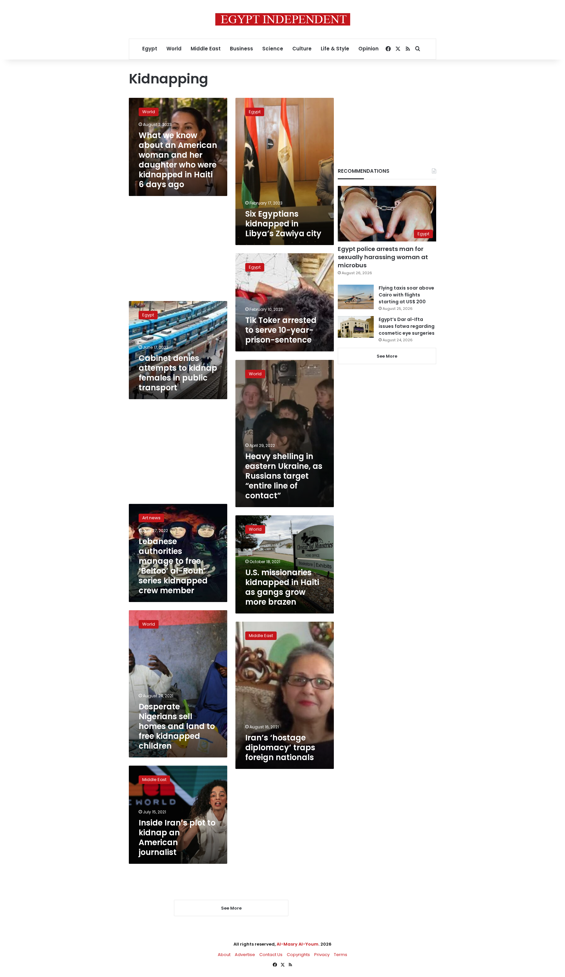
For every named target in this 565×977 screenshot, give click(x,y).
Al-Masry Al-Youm (297, 944)
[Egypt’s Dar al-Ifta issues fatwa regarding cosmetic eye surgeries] (356, 327)
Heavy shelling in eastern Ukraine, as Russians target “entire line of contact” (283, 476)
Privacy (322, 954)
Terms (340, 954)
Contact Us (270, 954)
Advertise (245, 954)
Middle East (206, 48)
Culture (302, 48)
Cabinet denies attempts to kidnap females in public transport (178, 373)
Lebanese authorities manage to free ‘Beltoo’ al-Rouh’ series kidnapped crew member (173, 566)
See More (387, 356)
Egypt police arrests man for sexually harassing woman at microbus (383, 257)
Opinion (368, 48)
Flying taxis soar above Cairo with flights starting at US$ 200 (406, 295)
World (173, 48)
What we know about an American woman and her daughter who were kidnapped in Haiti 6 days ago (178, 160)
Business (241, 48)
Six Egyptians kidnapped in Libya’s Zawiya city (283, 223)
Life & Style (335, 48)
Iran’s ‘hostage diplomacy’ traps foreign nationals (280, 747)
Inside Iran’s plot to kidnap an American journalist (177, 837)
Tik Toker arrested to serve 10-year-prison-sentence (281, 330)
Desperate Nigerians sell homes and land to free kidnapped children (177, 726)
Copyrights (298, 954)
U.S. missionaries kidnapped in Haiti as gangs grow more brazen (282, 587)
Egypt (149, 48)
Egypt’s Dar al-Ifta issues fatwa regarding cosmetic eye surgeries (407, 326)
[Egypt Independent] (282, 19)
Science (272, 48)
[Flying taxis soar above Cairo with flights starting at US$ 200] (356, 297)
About (224, 954)
